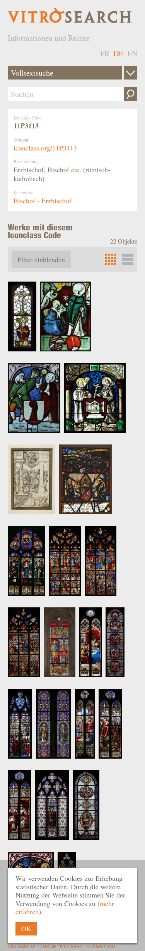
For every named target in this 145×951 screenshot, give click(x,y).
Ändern (130, 73)
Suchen (130, 94)
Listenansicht (127, 259)
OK (26, 928)
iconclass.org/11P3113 (45, 147)
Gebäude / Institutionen (60, 946)
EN (132, 53)
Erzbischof (56, 200)
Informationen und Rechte (49, 38)
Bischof (24, 200)
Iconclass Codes (101, 946)
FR (104, 53)
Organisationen (21, 946)
